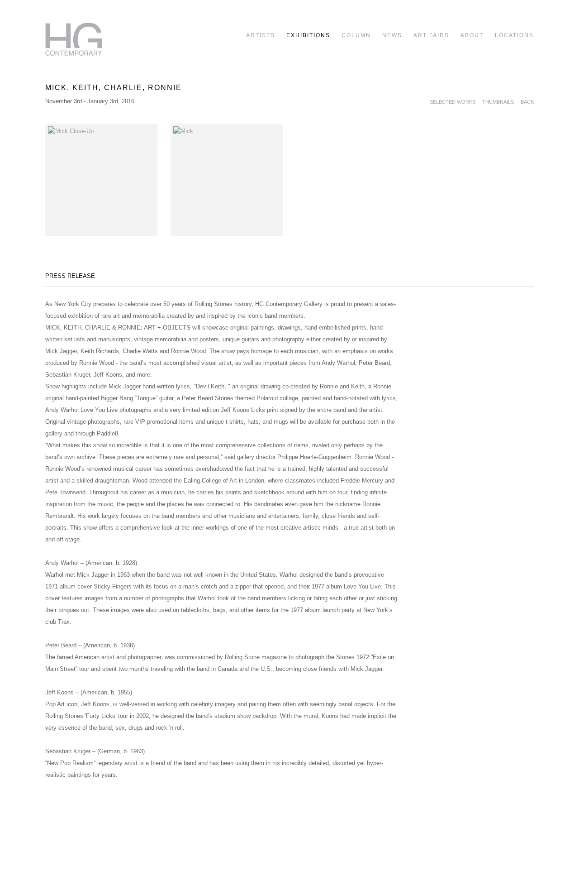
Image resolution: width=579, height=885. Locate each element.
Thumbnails (498, 102)
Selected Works (452, 102)
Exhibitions (308, 35)
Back (527, 102)
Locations (514, 35)
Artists (260, 35)
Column (356, 35)
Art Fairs (431, 35)
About (472, 35)
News (392, 35)
